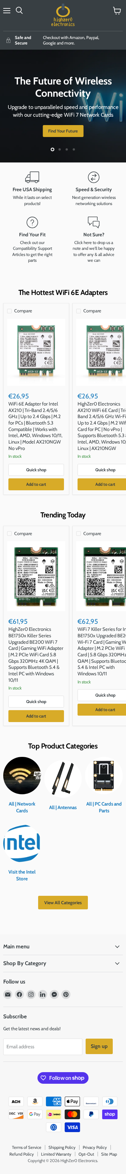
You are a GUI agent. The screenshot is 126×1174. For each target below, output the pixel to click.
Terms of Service (26, 1147)
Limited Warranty (56, 1154)
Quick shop (36, 469)
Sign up (99, 1046)
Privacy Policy (95, 1147)
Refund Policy (21, 1154)
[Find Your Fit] (32, 240)
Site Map (109, 1154)
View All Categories (63, 902)
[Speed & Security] (93, 188)
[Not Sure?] (93, 240)
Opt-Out (86, 1154)
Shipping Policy (62, 1147)
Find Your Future (63, 130)
